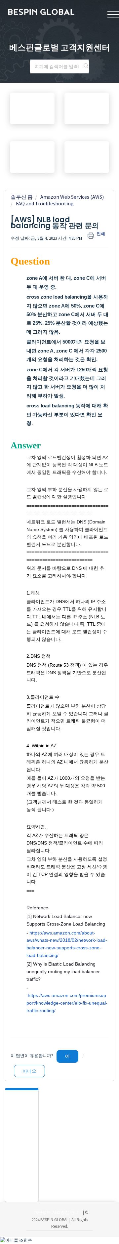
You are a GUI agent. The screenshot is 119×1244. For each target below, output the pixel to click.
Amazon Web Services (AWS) (72, 196)
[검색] (86, 66)
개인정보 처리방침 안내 (56, 1212)
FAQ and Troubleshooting (45, 203)
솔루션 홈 (22, 196)
